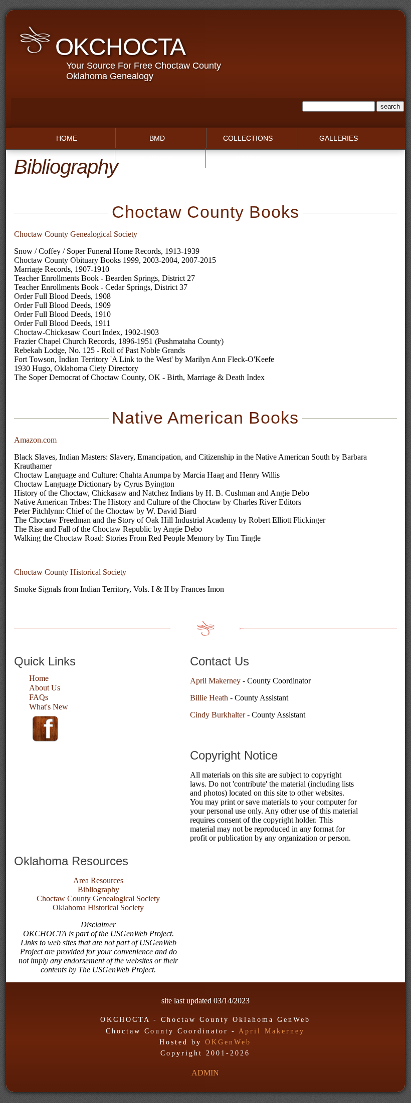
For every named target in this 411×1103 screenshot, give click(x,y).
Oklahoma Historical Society (98, 907)
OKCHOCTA (120, 47)
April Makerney (215, 680)
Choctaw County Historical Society (70, 572)
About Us (44, 687)
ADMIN (205, 1072)
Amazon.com (35, 440)
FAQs (38, 697)
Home (66, 138)
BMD (157, 138)
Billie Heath (209, 697)
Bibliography (98, 889)
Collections (248, 138)
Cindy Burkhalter (217, 714)
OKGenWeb (228, 1042)
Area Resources (98, 880)
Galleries (338, 138)
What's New (48, 706)
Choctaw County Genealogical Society (75, 234)
